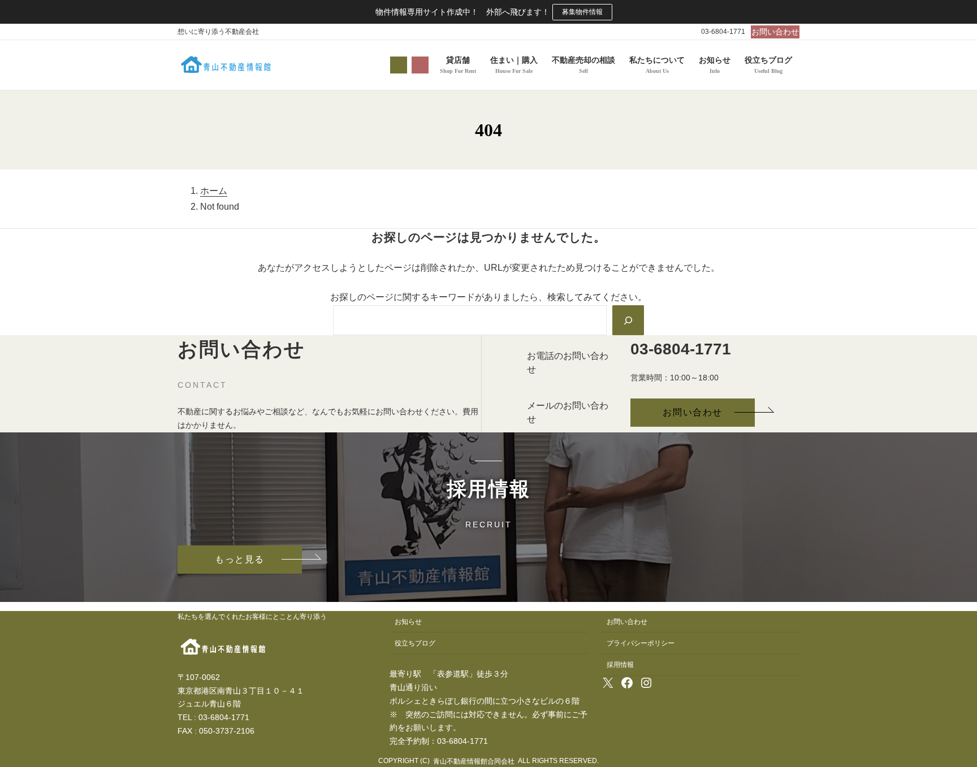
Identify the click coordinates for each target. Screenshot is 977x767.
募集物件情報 (582, 12)
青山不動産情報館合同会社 (474, 761)
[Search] (628, 320)
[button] (775, 31)
